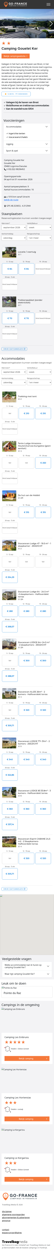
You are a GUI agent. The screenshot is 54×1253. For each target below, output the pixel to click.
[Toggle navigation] (48, 4)
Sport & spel (12, 150)
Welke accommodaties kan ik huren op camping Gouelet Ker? (23, 966)
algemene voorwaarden (13, 1214)
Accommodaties (13, 126)
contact (5, 1229)
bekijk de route (11, 199)
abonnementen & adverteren (16, 1217)
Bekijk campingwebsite (14, 56)
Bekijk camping (26, 1058)
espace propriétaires (12, 1232)
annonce (6, 1220)
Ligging (9, 144)
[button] (51, 23)
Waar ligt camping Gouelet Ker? (20, 973)
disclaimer (7, 1211)
